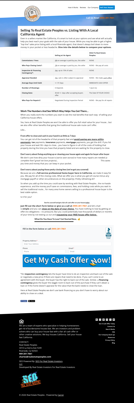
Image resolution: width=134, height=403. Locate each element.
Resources (111, 337)
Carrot (61, 395)
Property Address (30, 241)
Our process (106, 206)
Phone (25, 248)
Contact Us (111, 326)
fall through (77, 70)
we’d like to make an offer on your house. (79, 160)
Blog (113, 343)
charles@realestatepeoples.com (35, 356)
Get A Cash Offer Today (107, 324)
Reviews (83, 7)
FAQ (113, 332)
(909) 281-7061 (107, 17)
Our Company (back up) (107, 335)
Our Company (93, 7)
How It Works (73, 7)
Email (71, 248)
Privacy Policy (110, 340)
